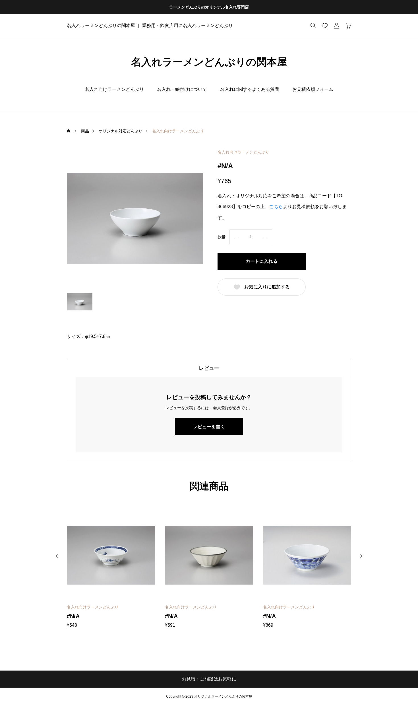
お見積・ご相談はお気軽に (209, 679)
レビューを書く (209, 426)
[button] (57, 556)
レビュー (209, 368)
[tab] (209, 368)
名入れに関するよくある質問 (249, 89)
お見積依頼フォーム (312, 89)
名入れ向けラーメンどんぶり (114, 89)
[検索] (313, 25)
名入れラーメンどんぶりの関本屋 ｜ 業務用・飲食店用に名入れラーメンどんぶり (150, 25)
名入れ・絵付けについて (182, 89)
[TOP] (400, 687)
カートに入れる (262, 261)
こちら (276, 206)
